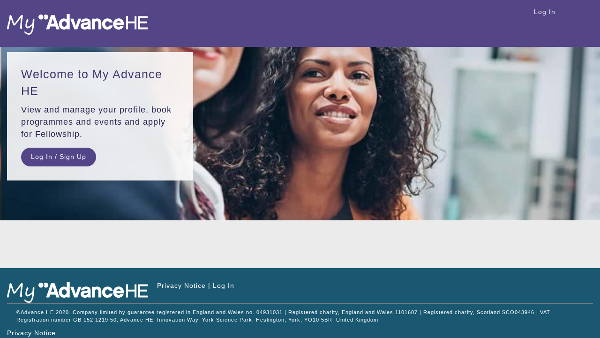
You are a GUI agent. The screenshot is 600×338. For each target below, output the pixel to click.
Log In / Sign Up (58, 156)
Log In (544, 11)
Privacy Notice (181, 285)
